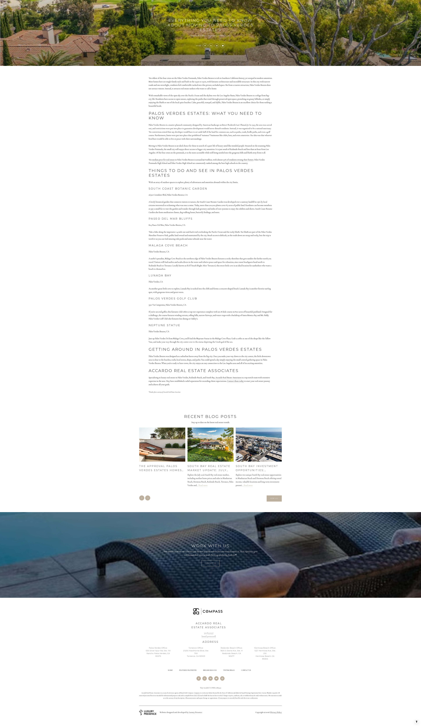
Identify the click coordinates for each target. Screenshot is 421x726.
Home (170, 670)
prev (141, 497)
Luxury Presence (195, 712)
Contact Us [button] (210, 563)
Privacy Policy (276, 712)
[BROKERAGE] (222, 678)
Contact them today (235, 381)
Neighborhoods (210, 670)
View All (274, 498)
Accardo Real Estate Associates (228, 377)
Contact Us (246, 670)
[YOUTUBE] (216, 678)
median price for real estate (163, 159)
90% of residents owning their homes (238, 159)
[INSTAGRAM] (204, 678)
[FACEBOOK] (198, 678)
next (147, 497)
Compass (197, 693)
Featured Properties (188, 670)
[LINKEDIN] (210, 678)
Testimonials (229, 670)
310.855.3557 (208, 633)
